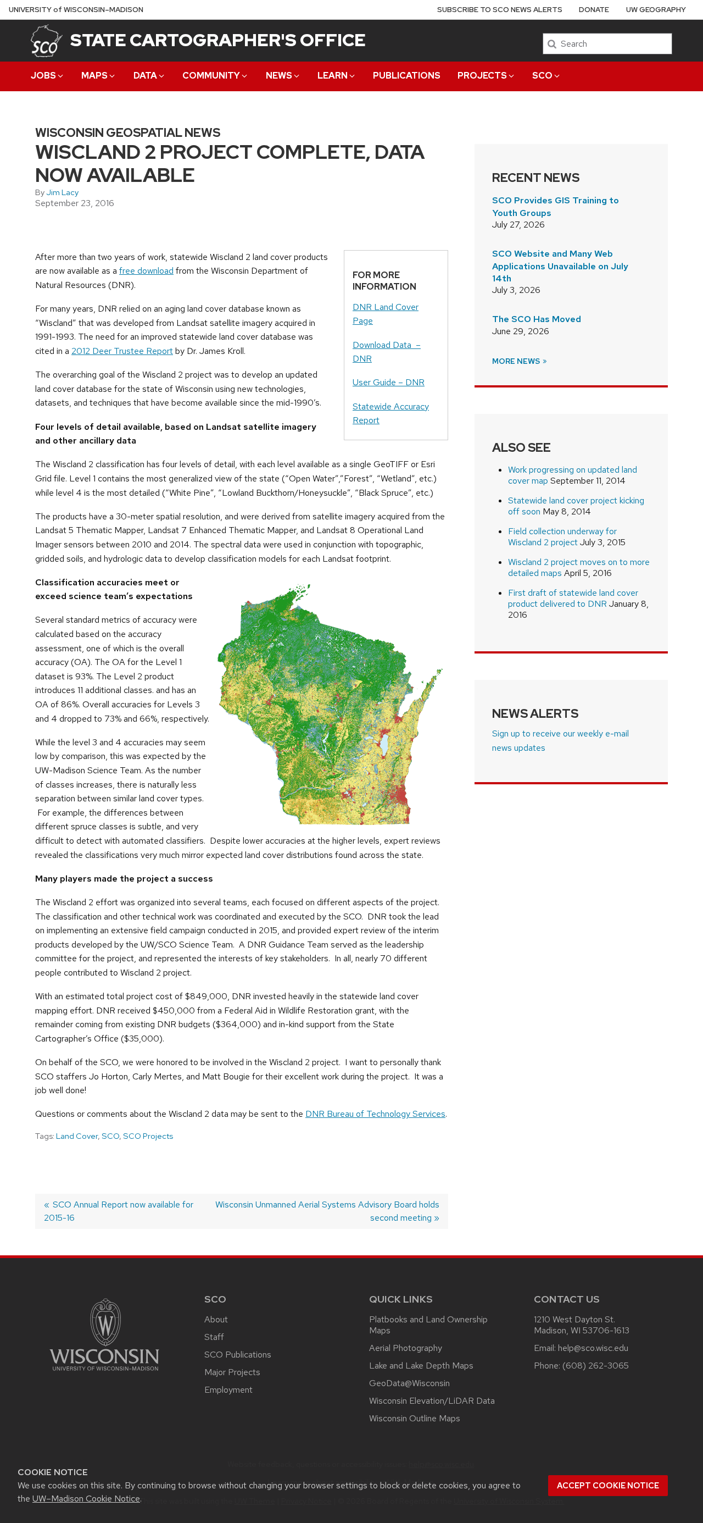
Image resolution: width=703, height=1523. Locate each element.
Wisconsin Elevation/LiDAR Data (432, 1400)
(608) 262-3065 (595, 1365)
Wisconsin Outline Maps (414, 1418)
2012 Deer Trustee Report (122, 351)
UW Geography (656, 9)
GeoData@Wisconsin (409, 1383)
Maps (94, 75)
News (279, 75)
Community (211, 75)
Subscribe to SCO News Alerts (499, 9)
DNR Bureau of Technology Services (375, 1114)
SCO (542, 75)
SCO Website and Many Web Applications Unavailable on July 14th (560, 266)
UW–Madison (76, 9)
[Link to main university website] (104, 1372)
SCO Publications (237, 1354)
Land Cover (77, 1136)
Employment (228, 1389)
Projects (482, 75)
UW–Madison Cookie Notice (86, 1498)
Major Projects (232, 1372)
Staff (214, 1337)
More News (517, 361)
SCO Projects (148, 1136)
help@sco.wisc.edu (593, 1348)
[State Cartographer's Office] (47, 40)
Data (145, 75)
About (216, 1319)
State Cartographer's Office (218, 40)
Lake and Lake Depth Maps (421, 1365)
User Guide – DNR (389, 382)
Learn (332, 75)
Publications (406, 75)
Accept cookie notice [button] (608, 1485)
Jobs (43, 75)
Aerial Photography (405, 1348)
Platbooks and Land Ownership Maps (428, 1325)
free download (146, 270)
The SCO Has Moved (536, 319)
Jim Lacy (62, 192)
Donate (594, 9)
